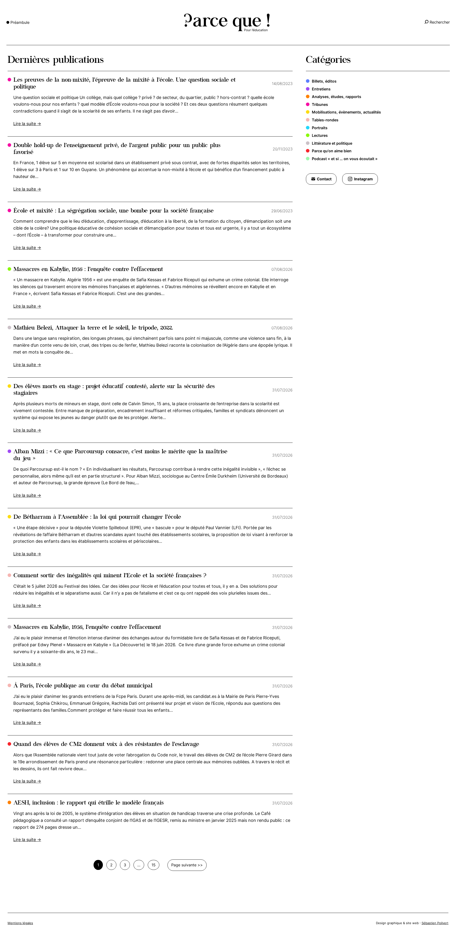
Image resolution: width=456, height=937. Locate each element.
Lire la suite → (27, 123)
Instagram (363, 179)
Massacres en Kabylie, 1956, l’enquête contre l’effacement (87, 627)
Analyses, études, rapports (336, 96)
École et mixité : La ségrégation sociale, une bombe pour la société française (114, 211)
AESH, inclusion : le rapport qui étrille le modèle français (89, 803)
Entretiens (321, 89)
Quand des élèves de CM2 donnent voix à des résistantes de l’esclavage (106, 744)
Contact (324, 179)
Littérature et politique (332, 143)
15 (154, 865)
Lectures (320, 135)
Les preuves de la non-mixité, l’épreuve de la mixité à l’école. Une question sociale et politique (125, 84)
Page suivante (183, 865)
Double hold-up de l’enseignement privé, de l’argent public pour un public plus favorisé (117, 149)
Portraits (320, 127)
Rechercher (440, 22)
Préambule (19, 22)
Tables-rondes (325, 120)
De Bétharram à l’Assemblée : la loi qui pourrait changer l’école (97, 517)
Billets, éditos (324, 81)
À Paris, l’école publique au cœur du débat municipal (83, 686)
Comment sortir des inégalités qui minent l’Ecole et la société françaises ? (110, 575)
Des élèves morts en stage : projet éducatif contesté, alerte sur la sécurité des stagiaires (114, 390)
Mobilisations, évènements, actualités (346, 112)
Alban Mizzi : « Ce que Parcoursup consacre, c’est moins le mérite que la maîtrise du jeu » (120, 455)
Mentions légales (20, 923)
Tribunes (320, 104)
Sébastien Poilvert (435, 923)
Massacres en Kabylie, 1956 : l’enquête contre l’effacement (88, 269)
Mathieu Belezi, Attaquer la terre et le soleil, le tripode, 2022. (93, 328)
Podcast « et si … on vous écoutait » (345, 158)
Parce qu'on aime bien (332, 150)
